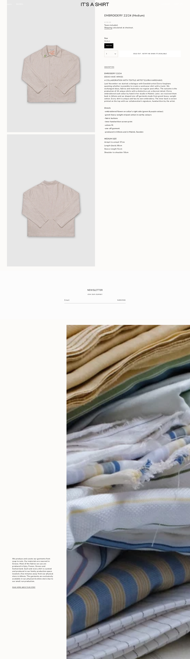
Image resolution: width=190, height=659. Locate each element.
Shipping (108, 27)
